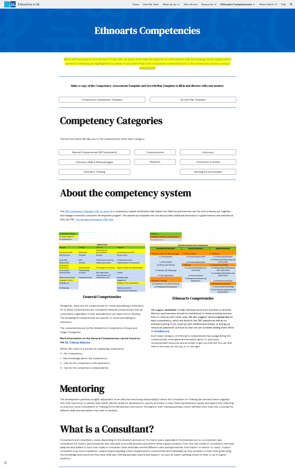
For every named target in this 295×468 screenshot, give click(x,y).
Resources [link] (207, 4)
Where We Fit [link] (266, 4)
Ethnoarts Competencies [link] (236, 4)
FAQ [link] (283, 4)
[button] (291, 4)
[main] (147, 30)
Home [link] (136, 4)
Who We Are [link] (191, 4)
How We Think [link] (151, 4)
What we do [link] (169, 4)
